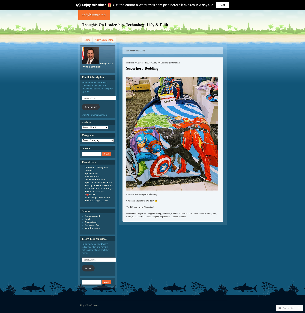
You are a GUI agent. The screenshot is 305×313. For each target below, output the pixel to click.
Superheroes (165, 216)
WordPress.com (92, 228)
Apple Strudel (91, 173)
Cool (190, 213)
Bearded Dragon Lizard (96, 200)
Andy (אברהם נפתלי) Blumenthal (166, 62)
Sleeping (155, 216)
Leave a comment (179, 216)
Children (174, 213)
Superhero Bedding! (143, 68)
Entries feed (91, 222)
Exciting (208, 213)
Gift (222, 4)
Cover (195, 213)
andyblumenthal (94, 14)
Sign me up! (91, 106)
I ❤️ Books (90, 194)
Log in (88, 219)
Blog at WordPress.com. (90, 305)
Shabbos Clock (92, 176)
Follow (88, 268)
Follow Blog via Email (94, 239)
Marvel (148, 216)
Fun (214, 213)
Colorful (183, 213)
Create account (92, 216)
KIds (134, 216)
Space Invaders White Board (98, 182)
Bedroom (166, 213)
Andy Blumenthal (104, 39)
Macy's (140, 216)
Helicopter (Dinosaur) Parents (99, 185)
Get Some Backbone (95, 179)
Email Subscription (93, 77)
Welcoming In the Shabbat (97, 197)
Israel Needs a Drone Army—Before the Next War (99, 190)
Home (87, 39)
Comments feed (92, 225)
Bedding (157, 213)
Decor (201, 213)
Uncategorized (140, 213)
